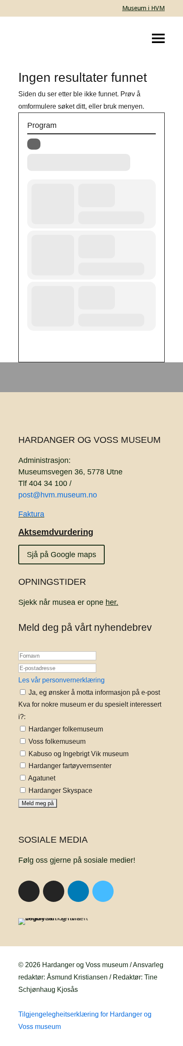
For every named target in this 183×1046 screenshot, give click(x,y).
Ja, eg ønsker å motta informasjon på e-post (93, 692)
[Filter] (33, 144)
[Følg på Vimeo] (103, 891)
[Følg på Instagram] (53, 891)
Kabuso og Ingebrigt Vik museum (78, 753)
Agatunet (41, 778)
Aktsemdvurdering (55, 532)
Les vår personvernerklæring (61, 680)
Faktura (31, 514)
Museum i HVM (143, 8)
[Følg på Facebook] (29, 891)
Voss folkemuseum (56, 741)
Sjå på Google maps (61, 554)
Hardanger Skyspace (59, 790)
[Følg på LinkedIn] (78, 891)
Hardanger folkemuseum (65, 729)
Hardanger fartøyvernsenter (69, 765)
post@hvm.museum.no (57, 495)
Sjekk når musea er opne (68, 602)
